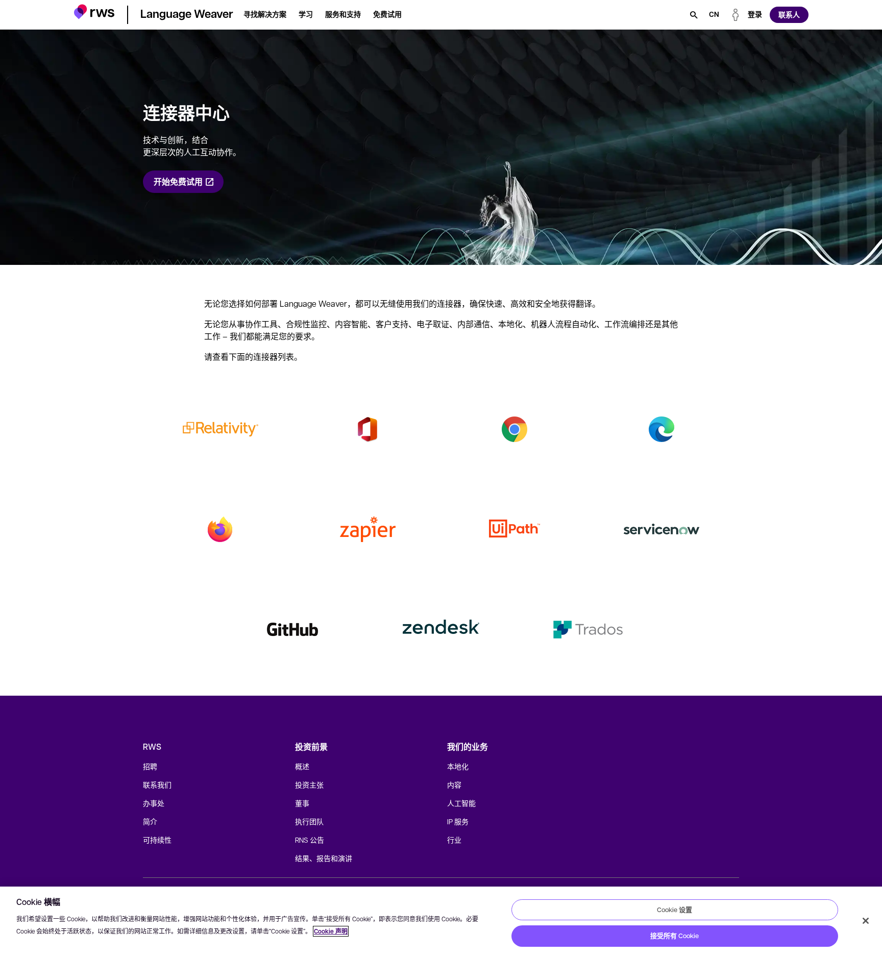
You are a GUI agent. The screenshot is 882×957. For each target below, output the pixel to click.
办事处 (153, 802)
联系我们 (157, 784)
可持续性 (157, 839)
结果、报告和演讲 (323, 858)
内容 (454, 784)
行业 (454, 839)
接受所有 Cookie (674, 935)
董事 (302, 802)
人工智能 (461, 802)
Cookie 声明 (331, 931)
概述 (302, 766)
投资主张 (309, 784)
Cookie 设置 (674, 909)
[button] (94, 13)
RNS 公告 (309, 839)
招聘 (150, 766)
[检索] (693, 15)
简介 (150, 821)
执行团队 (309, 821)
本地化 (458, 766)
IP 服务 (458, 821)
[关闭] (865, 921)
